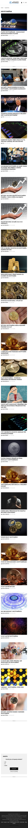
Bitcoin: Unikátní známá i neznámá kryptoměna (12, 712)
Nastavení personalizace (14, 825)
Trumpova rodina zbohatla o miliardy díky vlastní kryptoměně (13, 114)
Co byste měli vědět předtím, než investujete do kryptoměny (11, 661)
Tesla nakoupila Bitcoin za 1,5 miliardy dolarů (14, 485)
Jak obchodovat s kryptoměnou (11, 611)
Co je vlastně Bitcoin (8, 586)
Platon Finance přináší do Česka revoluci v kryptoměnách (11, 459)
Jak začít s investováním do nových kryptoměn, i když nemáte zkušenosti (13, 88)
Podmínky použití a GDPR (14, 822)
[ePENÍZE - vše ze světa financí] (14, 2)
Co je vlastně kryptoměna (9, 636)
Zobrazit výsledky (14, 771)
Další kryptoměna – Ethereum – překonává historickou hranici (11, 378)
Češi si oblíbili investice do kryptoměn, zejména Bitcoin (14, 248)
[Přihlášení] (22, 2)
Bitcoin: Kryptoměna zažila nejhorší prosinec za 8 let (13, 326)
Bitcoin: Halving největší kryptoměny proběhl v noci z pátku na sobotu (13, 196)
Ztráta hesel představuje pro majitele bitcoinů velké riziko (13, 511)
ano (5, 762)
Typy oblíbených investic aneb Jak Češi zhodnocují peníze (13, 432)
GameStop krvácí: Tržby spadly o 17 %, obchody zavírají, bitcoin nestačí (13, 140)
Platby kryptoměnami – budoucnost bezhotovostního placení (13, 32)
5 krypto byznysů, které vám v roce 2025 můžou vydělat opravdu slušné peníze (14, 59)
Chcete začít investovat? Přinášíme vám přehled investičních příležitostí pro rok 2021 (14, 405)
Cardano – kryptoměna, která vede (12, 687)
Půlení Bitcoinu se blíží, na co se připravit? (11, 222)
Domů (2, 822)
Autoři (8, 822)
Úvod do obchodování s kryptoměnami (14, 562)
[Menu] (26, 2)
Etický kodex (22, 822)
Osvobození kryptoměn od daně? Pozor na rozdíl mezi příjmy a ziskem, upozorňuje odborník (14, 167)
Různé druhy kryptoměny (9, 537)
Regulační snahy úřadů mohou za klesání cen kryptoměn (12, 275)
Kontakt (5, 822)
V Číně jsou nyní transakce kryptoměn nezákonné (13, 352)
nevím (5, 765)
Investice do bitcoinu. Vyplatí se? (12, 300)
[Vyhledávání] (24, 2)
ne (5, 763)
